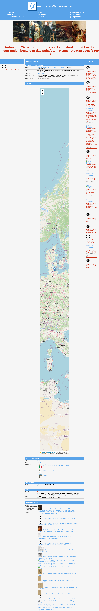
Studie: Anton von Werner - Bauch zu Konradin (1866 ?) (59, 599)
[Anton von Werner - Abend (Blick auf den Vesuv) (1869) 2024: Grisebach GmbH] (91, 174)
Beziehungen (75, 14)
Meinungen (42, 14)
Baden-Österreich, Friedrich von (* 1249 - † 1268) (55, 465)
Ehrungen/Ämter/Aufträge (14, 16)
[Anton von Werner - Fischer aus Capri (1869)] (91, 259)
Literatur (30, 490)
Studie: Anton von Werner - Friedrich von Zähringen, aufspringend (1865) (56, 560)
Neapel (45, 475)
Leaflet (43, 452)
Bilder (40, 13)
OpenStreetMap (51, 452)
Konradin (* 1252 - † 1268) (48, 470)
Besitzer (41, 16)
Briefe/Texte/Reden (77, 13)
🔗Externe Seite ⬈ (58, 495)
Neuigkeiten (9, 13)
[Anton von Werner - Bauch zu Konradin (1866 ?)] (91, 213)
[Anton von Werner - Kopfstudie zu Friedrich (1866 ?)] (91, 235)
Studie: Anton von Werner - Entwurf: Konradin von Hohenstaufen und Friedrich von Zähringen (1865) (54, 543)
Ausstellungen (75, 16)
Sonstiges (74, 18)
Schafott (43, 477)
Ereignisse (9, 14)
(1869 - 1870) (40, 73)
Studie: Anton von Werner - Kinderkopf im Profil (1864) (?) (60, 518)
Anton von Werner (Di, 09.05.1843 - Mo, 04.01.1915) (51, 67)
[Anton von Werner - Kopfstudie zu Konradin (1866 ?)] (91, 224)
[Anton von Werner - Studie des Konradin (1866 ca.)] (91, 150)
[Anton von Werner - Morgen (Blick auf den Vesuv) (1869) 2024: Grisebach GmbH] (91, 161)
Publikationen (43, 18)
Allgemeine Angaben (35, 65)
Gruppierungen (33, 458)
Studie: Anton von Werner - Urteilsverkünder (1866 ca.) (57, 594)
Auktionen (9, 18)
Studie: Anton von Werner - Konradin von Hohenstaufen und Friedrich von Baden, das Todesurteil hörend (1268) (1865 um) (57, 530)
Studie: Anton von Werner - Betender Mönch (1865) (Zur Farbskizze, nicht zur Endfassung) (55, 537)
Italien (45, 467)
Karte (29, 83)
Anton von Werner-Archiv (54, 6)
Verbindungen (32, 502)
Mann (43, 472)
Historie (39, 462)
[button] (54, 269)
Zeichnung (40, 460)
